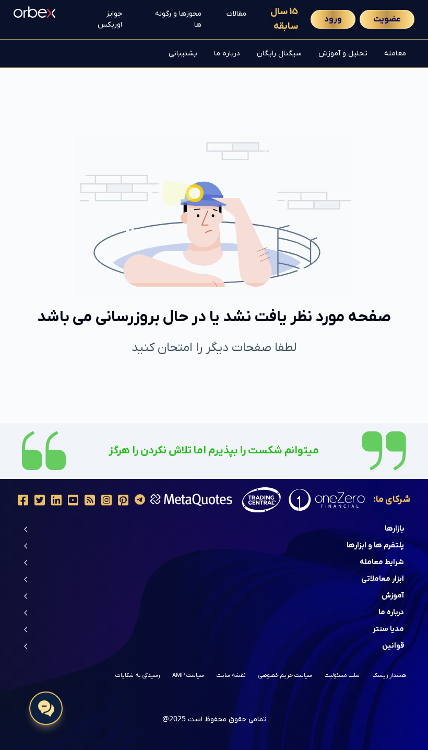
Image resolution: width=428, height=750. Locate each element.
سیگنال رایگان (279, 53)
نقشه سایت (231, 675)
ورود (333, 19)
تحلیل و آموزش (342, 53)
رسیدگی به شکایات (137, 675)
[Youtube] (73, 500)
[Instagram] (106, 500)
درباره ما (227, 53)
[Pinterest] (123, 500)
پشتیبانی (183, 53)
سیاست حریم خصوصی (285, 675)
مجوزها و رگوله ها (178, 19)
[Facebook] (23, 500)
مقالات (236, 14)
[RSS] (90, 500)
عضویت (387, 19)
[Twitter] (39, 500)
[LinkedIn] (56, 500)
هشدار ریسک (389, 675)
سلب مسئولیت (342, 675)
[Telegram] (140, 500)
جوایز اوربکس (110, 19)
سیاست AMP (188, 675)
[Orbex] (34, 11)
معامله (395, 53)
